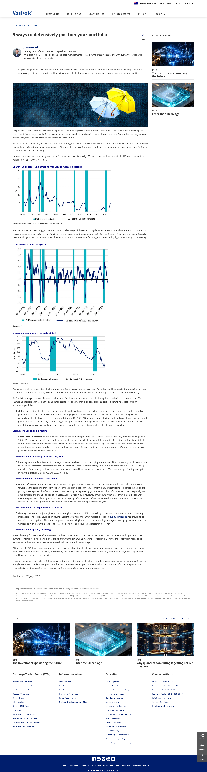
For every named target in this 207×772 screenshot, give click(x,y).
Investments (52, 14)
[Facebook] (94, 759)
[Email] (113, 759)
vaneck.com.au (132, 596)
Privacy (85, 765)
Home (65, 765)
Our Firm (161, 14)
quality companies (118, 516)
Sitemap (74, 765)
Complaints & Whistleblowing (132, 765)
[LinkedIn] (99, 759)
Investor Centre (121, 14)
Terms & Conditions (102, 765)
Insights (143, 14)
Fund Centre (74, 14)
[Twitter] (103, 759)
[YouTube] (108, 759)
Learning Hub (96, 14)
